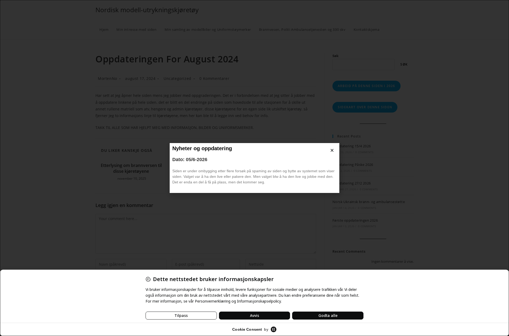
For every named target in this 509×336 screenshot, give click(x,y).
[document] (254, 168)
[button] (332, 150)
